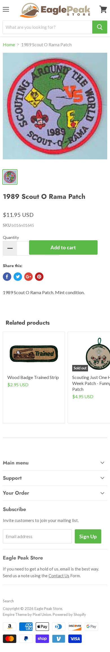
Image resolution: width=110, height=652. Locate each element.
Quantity (11, 237)
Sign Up (88, 536)
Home (9, 44)
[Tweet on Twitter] (18, 276)
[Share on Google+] (28, 276)
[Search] (99, 27)
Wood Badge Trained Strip (33, 377)
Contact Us (59, 575)
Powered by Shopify (69, 614)
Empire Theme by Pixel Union (27, 614)
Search (8, 601)
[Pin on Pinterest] (39, 276)
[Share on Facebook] (7, 276)
